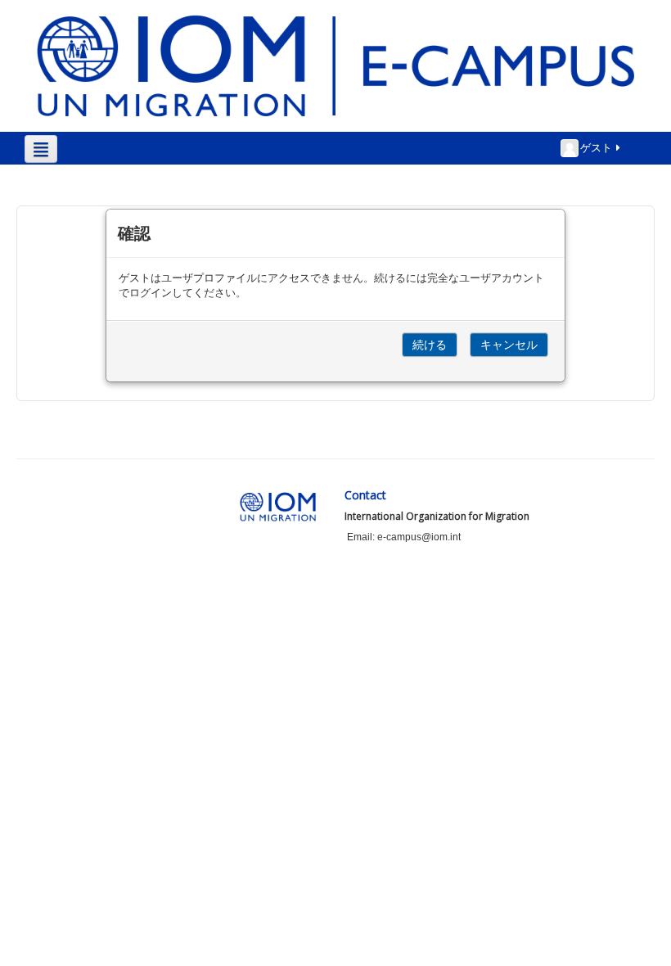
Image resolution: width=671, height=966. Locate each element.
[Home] (335, 64)
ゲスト (596, 147)
